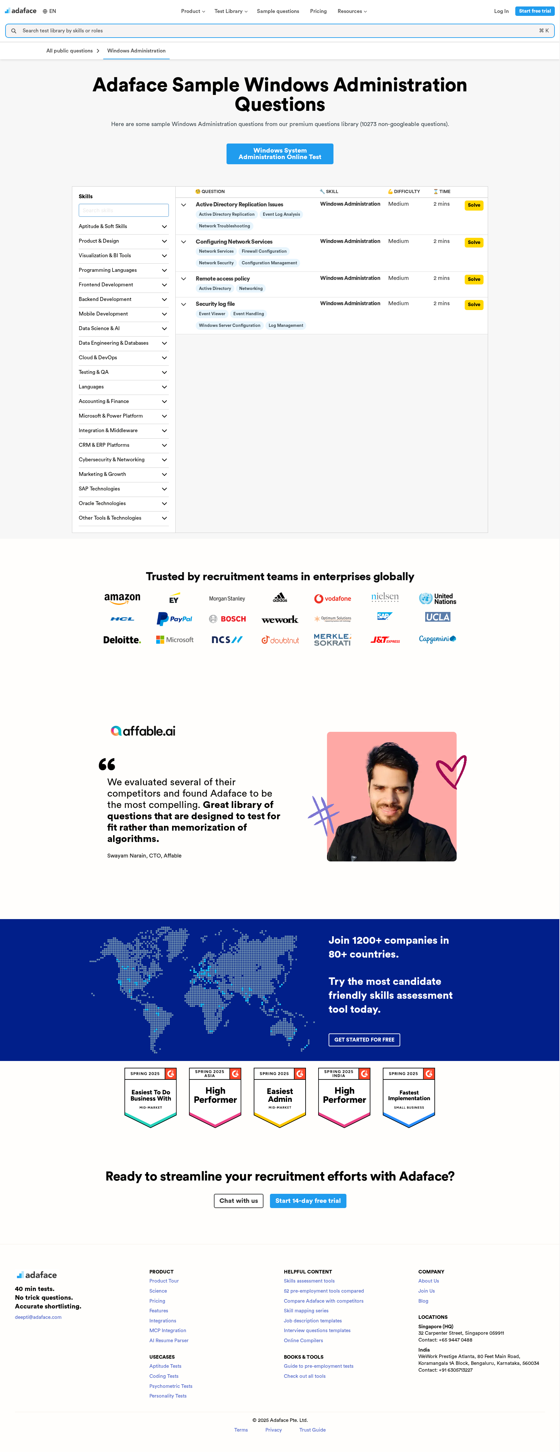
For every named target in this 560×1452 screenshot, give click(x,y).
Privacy (273, 1430)
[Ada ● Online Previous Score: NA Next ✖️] (559, 726)
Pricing (157, 1301)
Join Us (426, 1291)
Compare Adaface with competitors (324, 1301)
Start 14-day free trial (308, 1201)
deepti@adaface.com (38, 1317)
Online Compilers (303, 1340)
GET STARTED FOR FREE (364, 1040)
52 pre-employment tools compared (324, 1291)
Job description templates (313, 1321)
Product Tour (164, 1281)
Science (158, 1291)
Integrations (162, 1321)
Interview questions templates (317, 1330)
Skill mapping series (306, 1310)
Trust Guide (312, 1430)
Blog (423, 1301)
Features (158, 1310)
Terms (241, 1430)
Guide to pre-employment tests (319, 1366)
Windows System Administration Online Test (280, 153)
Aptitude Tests (165, 1366)
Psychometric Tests (170, 1386)
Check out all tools (305, 1376)
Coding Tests (164, 1376)
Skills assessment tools (309, 1281)
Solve (474, 205)
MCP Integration (167, 1330)
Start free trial (535, 11)
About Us (428, 1281)
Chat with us (238, 1201)
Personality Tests (168, 1396)
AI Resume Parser (169, 1340)
